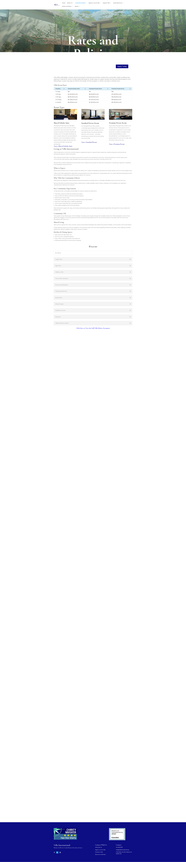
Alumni (76, 6)
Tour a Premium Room (116, 144)
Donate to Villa (99, 852)
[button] (85, 89)
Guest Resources (117, 3)
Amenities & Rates (80, 3)
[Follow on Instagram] (60, 852)
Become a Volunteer (100, 854)
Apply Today (122, 66)
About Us (69, 3)
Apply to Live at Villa (94, 3)
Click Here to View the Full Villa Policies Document (93, 328)
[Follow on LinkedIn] (57, 852)
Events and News (66, 6)
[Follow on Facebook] (54, 852)
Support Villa (106, 3)
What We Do (98, 847)
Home (63, 3)
